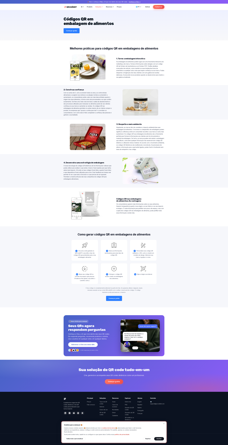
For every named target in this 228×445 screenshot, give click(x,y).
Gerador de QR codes (129, 408)
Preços (119, 7)
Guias (113, 401)
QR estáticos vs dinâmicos (129, 418)
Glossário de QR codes (129, 413)
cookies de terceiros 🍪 (109, 428)
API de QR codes (103, 413)
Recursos (109, 7)
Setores (102, 406)
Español (140, 404)
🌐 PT (138, 7)
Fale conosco (91, 404)
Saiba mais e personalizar (74, 438)
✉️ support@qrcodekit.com (157, 403)
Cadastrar (158, 7)
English (140, 401)
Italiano (140, 407)
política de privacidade (122, 434)
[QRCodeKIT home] (71, 7)
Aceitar (159, 438)
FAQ (126, 404)
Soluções (98, 7)
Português (141, 410)
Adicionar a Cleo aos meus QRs (83, 344)
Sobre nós (128, 401)
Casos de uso (104, 409)
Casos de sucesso (115, 405)
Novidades (115, 409)
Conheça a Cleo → (134, 2)
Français (140, 413)
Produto (89, 7)
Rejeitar (148, 438)
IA (81, 7)
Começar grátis (71, 31)
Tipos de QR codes (103, 403)
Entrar (147, 7)
